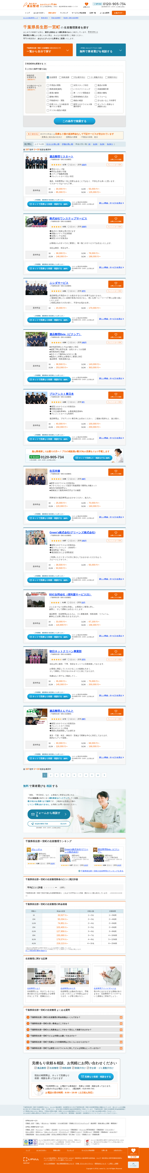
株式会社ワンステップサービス (68, 218)
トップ (27, 13)
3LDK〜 (110, 144)
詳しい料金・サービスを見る (110, 203)
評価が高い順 (67, 144)
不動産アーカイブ (76, 1132)
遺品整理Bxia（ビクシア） (66, 334)
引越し (38, 1123)
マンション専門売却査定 (87, 1129)
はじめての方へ (39, 13)
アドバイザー (109, 1129)
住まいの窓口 (30, 1132)
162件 (53, 863)
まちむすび (113, 1132)
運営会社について (100, 1163)
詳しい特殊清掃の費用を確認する (36, 951)
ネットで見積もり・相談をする (95, 458)
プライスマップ (64, 1132)
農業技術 (114, 1123)
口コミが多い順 (52, 144)
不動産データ (86, 1134)
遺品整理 (93, 1123)
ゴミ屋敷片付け (96, 77)
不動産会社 (104, 1132)
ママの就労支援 (63, 1123)
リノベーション (64, 1129)
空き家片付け (79, 77)
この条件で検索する (75, 121)
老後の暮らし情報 (103, 1123)
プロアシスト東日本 (62, 393)
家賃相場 (96, 1132)
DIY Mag (71, 1134)
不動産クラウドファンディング (79, 1123)
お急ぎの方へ (119, 13)
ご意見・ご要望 (113, 1163)
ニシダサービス (59, 282)
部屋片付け (112, 77)
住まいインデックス (50, 1132)
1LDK (95, 144)
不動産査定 (74, 1129)
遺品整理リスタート (62, 156)
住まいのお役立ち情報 (43, 1134)
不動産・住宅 (30, 1123)
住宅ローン (39, 1132)
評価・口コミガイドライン (84, 1163)
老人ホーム (45, 1123)
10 (98, 775)
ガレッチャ (36, 849)
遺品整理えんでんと (62, 710)
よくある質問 (104, 13)
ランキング (64, 13)
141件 (86, 865)
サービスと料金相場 (79, 13)
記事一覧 (93, 13)
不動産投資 (100, 1129)
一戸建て (47, 1129)
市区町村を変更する (35, 64)
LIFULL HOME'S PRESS (59, 1134)
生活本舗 (55, 470)
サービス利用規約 (49, 1163)
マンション (39, 1129)
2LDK (102, 144)
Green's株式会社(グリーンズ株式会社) (72, 532)
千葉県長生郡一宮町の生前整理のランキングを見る (102, 871)
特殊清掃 (65, 77)
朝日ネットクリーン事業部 (66, 651)
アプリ (78, 1134)
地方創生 (53, 1123)
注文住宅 (54, 1129)
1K (89, 144)
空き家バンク (87, 1132)
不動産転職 (95, 1134)
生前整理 (53, 77)
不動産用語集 (30, 1134)
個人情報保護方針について (65, 1163)
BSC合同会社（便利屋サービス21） (70, 594)
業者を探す (52, 13)
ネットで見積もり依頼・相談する (51, 204)
